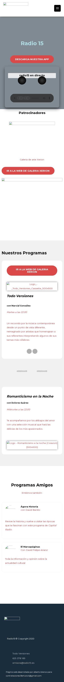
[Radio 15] (15, 5)
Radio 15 (12, 11)
